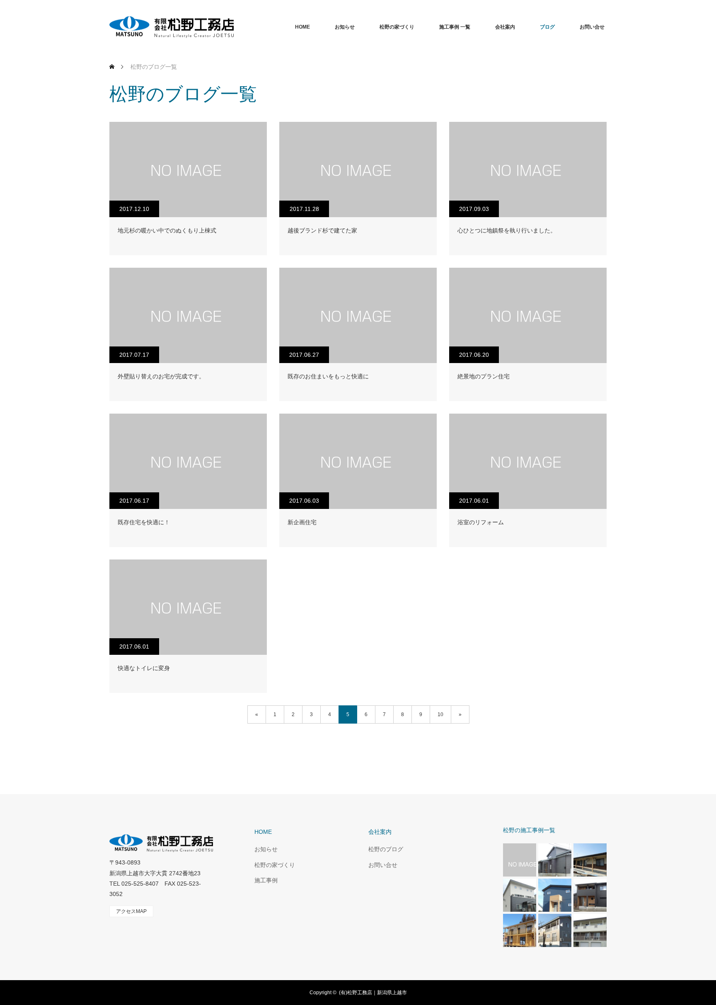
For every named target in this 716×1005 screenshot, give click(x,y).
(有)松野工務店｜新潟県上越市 (373, 992)
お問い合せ (592, 27)
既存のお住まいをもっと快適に (328, 376)
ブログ (547, 27)
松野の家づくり (397, 27)
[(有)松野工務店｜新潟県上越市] (233, 27)
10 (440, 714)
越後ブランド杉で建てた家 (322, 230)
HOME (302, 27)
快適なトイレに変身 (144, 668)
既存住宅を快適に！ (144, 522)
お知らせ (345, 27)
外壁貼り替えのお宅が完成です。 (161, 376)
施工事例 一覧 (454, 27)
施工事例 (266, 880)
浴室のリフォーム (480, 522)
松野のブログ (385, 849)
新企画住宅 (302, 522)
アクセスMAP (131, 911)
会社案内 (505, 27)
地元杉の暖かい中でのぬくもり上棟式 (167, 230)
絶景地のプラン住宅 (483, 376)
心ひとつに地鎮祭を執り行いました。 (506, 230)
